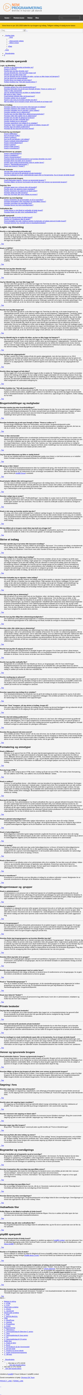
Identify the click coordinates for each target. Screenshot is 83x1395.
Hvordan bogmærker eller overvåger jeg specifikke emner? (25, 201)
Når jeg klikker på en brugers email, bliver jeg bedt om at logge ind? (28, 101)
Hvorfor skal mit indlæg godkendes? (17, 127)
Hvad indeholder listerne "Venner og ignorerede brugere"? (25, 180)
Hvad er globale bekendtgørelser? (16, 141)
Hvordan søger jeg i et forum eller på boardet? (20, 187)
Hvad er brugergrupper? (12, 157)
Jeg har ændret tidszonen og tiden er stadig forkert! (22, 92)
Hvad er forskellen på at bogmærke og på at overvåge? (23, 200)
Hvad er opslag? (10, 144)
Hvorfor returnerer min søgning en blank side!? (20, 191)
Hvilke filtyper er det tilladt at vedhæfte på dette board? (23, 210)
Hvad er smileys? (10, 137)
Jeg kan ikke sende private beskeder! (17, 171)
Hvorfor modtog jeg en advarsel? (15, 121)
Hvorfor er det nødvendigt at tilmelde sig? (19, 67)
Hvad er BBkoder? (10, 134)
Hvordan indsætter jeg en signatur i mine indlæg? (21, 110)
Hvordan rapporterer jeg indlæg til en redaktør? (21, 123)
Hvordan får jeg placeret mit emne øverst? (19, 128)
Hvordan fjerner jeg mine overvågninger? (18, 205)
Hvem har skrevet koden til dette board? (18, 217)
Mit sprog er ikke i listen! (12, 94)
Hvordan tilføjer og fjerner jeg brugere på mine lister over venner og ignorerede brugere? (35, 182)
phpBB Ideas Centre (31, 1255)
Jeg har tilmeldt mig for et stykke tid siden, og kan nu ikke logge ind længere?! (31, 76)
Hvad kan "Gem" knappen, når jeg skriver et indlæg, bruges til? (26, 125)
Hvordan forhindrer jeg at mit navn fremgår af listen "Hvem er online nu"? (30, 89)
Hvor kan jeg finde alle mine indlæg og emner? (21, 194)
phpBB (10, 1374)
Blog (37, 18)
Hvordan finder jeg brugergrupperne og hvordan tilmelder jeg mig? (27, 159)
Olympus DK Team (28, 1377)
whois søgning (49, 1269)
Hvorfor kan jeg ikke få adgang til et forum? (19, 118)
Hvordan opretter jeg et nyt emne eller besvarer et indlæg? (25, 107)
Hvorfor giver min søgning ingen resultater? (19, 189)
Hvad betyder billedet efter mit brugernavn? (19, 96)
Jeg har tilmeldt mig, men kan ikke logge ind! (20, 73)
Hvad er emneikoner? (12, 148)
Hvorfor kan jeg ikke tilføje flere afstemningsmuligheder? (24, 114)
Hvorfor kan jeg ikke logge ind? (15, 75)
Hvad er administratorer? (13, 153)
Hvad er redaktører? (11, 155)
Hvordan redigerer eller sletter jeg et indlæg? (20, 108)
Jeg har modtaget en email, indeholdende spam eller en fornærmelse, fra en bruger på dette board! (39, 175)
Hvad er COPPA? (10, 69)
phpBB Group (20, 473)
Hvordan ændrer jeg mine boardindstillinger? (20, 87)
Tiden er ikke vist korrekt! (13, 91)
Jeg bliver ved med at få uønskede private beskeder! (22, 173)
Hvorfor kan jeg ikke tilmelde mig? (16, 71)
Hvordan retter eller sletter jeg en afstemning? (20, 116)
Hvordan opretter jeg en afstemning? (17, 112)
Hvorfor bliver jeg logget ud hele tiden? (18, 80)
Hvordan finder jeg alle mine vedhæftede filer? (20, 212)
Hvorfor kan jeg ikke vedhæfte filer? (16, 119)
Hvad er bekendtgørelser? (13, 143)
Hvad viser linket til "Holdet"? (14, 166)
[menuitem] (10, 37)
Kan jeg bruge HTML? (12, 135)
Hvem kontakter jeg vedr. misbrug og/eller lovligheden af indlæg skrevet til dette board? (35, 221)
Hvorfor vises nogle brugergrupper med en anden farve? (24, 162)
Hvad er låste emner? (11, 146)
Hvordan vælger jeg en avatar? (15, 98)
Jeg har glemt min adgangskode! (15, 78)
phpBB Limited (59, 1240)
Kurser (7, 18)
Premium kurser (19, 18)
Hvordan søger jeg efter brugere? (16, 193)
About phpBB (9, 1244)
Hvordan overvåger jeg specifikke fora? (18, 203)
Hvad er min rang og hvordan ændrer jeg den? (20, 100)
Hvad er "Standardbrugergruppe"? (16, 164)
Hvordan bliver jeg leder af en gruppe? (18, 161)
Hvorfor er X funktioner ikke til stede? (17, 219)
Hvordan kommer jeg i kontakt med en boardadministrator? (25, 223)
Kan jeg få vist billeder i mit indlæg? (17, 139)
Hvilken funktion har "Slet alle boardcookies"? (20, 82)
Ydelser (29, 18)
